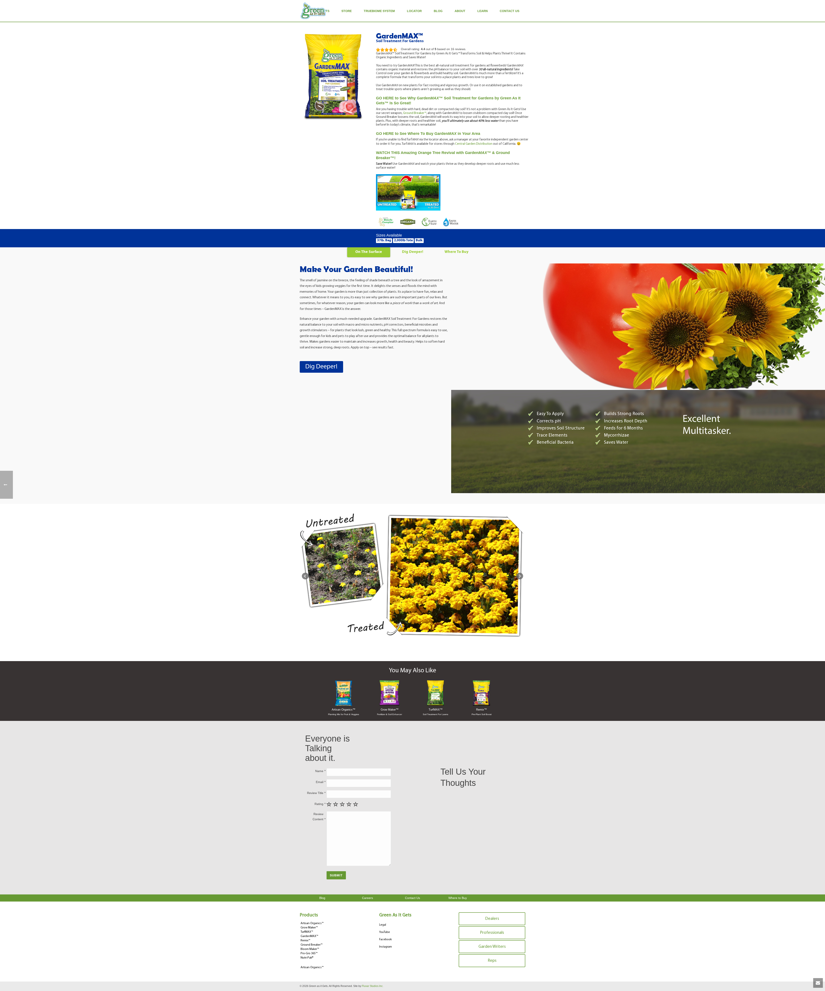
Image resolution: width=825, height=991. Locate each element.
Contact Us (509, 11)
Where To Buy (456, 252)
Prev (305, 576)
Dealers (492, 919)
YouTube (384, 932)
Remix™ (481, 709)
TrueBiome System (379, 11)
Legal (382, 924)
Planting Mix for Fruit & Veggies (343, 714)
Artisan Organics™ (343, 709)
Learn (482, 11)
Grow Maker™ (390, 709)
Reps (492, 961)
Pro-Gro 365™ (309, 953)
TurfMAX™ (436, 709)
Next (519, 576)
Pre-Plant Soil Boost (482, 714)
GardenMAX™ (309, 936)
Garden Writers (492, 947)
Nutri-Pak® (307, 957)
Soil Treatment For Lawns (435, 714)
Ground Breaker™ (414, 113)
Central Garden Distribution (473, 144)
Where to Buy (457, 898)
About (460, 11)
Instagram (385, 946)
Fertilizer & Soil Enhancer (389, 714)
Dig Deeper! (412, 252)
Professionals (492, 933)
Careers (367, 898)
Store (346, 11)
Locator (414, 11)
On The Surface (368, 252)
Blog (438, 11)
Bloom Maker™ (310, 949)
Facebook (385, 939)
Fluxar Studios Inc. (372, 986)
